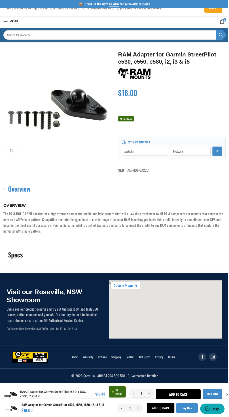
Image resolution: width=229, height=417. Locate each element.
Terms (169, 356)
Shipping (114, 356)
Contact (128, 356)
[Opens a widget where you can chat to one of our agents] (209, 409)
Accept (210, 8)
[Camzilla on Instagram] (209, 357)
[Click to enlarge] (12, 149)
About (73, 356)
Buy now (211, 394)
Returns (100, 356)
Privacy (157, 356)
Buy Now (183, 408)
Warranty (86, 356)
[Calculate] (213, 151)
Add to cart (177, 394)
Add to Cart (157, 408)
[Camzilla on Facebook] (199, 357)
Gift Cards (142, 356)
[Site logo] (113, 21)
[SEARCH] (217, 35)
